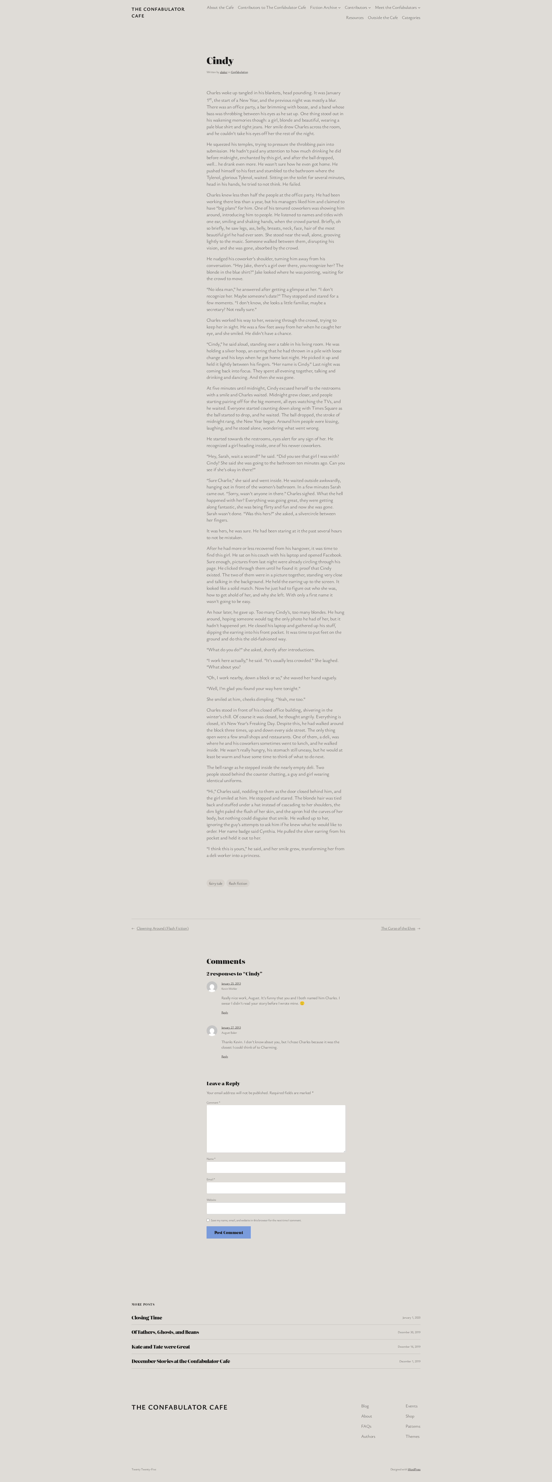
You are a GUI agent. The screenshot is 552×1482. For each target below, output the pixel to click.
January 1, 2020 (411, 1317)
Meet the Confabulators (396, 7)
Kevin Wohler (229, 988)
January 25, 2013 (231, 983)
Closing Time (147, 1317)
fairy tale (216, 883)
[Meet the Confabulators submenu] (419, 7)
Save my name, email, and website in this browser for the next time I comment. (256, 1220)
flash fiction (238, 883)
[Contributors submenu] (369, 7)
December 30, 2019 (409, 1332)
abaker (223, 72)
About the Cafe (220, 7)
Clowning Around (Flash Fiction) (163, 928)
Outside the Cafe (383, 17)
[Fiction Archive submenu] (339, 7)
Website (211, 1200)
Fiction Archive (323, 7)
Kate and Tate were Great (161, 1346)
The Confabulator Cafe (180, 1406)
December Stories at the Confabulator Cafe (181, 1361)
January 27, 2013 (231, 1027)
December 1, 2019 (409, 1361)
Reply (224, 1012)
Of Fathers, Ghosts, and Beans (165, 1332)
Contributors (356, 7)
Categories (411, 17)
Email (211, 1179)
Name (211, 1159)
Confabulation (239, 72)
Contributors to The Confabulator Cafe (272, 7)
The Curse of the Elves (398, 928)
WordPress (414, 1469)
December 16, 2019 (409, 1346)
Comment (213, 1102)
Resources (355, 17)
